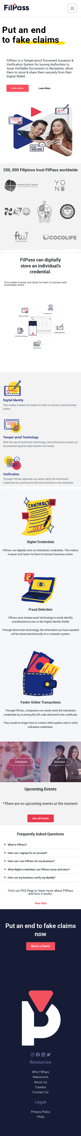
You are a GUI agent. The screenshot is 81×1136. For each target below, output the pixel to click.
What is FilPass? (17, 844)
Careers (40, 1087)
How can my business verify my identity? (31, 877)
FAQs (40, 1117)
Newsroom (40, 1077)
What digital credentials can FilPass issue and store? (39, 869)
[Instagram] (32, 1055)
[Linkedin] (43, 1055)
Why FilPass (40, 1072)
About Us (40, 1082)
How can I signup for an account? (27, 853)
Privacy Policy (40, 1112)
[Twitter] (49, 1055)
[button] (40, 845)
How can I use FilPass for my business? (31, 861)
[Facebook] (38, 1055)
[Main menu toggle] (72, 8)
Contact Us (40, 1092)
